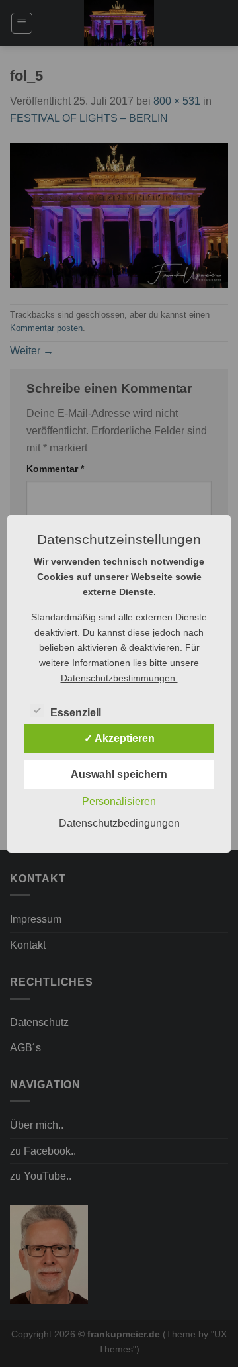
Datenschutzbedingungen (119, 823)
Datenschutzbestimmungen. (119, 678)
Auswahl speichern (119, 774)
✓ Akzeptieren (119, 738)
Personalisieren (119, 801)
